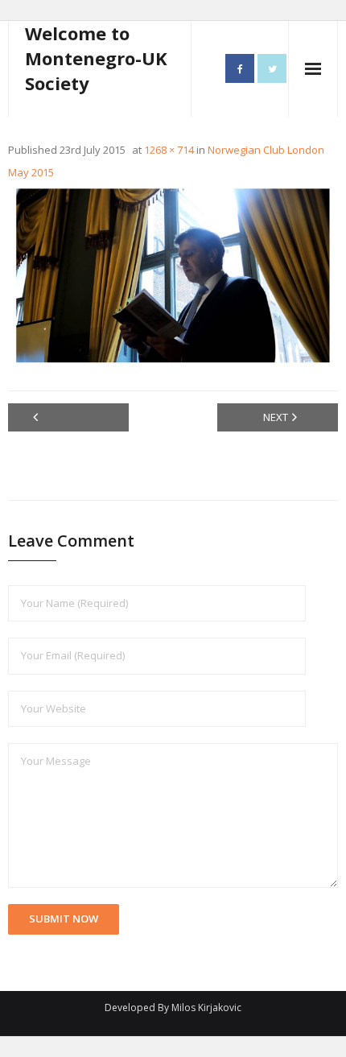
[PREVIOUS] (68, 417)
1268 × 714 (169, 149)
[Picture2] (173, 276)
